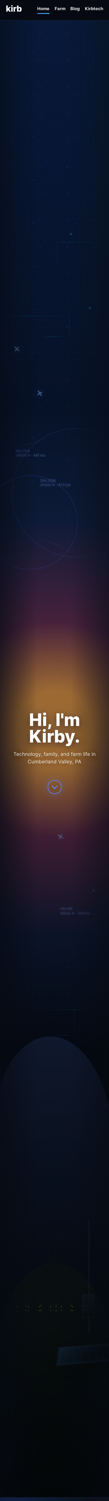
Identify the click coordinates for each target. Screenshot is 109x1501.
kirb (14, 9)
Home (43, 8)
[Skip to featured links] (55, 786)
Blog (75, 8)
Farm (60, 8)
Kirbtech (94, 8)
